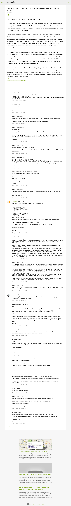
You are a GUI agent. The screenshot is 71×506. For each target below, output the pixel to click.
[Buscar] (17, 2)
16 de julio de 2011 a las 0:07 (19, 352)
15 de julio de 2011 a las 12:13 (19, 185)
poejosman (14, 201)
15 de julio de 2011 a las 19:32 (19, 335)
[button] (8, 15)
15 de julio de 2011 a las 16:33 (19, 325)
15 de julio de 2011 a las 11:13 (19, 153)
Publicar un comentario (13, 427)
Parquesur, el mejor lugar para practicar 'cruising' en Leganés (33, 451)
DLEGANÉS (9, 2)
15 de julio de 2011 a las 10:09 (19, 141)
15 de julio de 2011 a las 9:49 (19, 100)
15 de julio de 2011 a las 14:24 (19, 290)
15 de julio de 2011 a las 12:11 (19, 165)
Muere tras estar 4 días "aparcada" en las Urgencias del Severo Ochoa (35, 474)
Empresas (23, 80)
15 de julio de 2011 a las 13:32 (19, 258)
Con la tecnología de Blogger (36, 504)
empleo (17, 80)
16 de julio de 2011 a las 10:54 (19, 384)
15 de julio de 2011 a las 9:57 (19, 123)
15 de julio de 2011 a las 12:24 (19, 197)
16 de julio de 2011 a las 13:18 (19, 392)
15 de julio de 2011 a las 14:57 (19, 300)
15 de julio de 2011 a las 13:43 (19, 281)
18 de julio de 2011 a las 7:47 (19, 423)
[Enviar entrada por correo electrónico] (8, 79)
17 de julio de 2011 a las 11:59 (19, 408)
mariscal (14, 294)
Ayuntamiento (11, 80)
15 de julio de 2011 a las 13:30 (19, 233)
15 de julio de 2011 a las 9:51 (19, 112)
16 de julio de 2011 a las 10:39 (19, 370)
